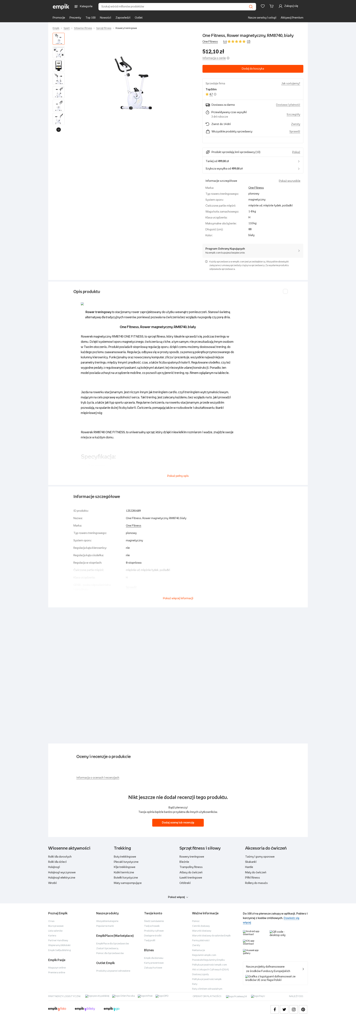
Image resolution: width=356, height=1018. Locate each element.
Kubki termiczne (124, 872)
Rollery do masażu (256, 883)
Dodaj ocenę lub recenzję (178, 822)
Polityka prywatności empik (207, 979)
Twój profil (149, 940)
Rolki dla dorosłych (60, 856)
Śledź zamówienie (154, 921)
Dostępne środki (152, 936)
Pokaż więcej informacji (178, 598)
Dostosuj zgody (200, 974)
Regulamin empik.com (204, 955)
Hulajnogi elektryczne (61, 877)
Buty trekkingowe (125, 856)
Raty (194, 984)
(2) (248, 41)
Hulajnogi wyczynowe (62, 872)
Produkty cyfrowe (154, 931)
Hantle (249, 867)
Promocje (59, 17)
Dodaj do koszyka (253, 68)
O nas (51, 921)
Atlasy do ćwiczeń (190, 872)
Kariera (52, 936)
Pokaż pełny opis (178, 476)
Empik (56, 28)
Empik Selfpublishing (59, 950)
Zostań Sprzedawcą (107, 948)
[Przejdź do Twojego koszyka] (272, 6)
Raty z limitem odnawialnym (207, 989)
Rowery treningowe (126, 28)
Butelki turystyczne (126, 877)
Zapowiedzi (123, 17)
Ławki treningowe (190, 877)
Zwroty (196, 945)
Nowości (105, 17)
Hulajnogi (54, 867)
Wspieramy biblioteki (59, 945)
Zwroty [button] (295, 124)
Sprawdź (294, 131)
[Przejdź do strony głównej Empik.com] (61, 6)
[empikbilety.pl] (85, 1009)
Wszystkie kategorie (107, 921)
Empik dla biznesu (153, 958)
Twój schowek (152, 926)
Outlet (139, 17)
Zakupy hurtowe (153, 968)
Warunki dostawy (201, 931)
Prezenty (75, 17)
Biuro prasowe (55, 926)
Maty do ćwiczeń (255, 872)
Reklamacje (198, 950)
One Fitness (210, 41)
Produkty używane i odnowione (113, 971)
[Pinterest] (303, 1009)
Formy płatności (201, 940)
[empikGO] (111, 1009)
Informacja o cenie (214, 58)
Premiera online (56, 972)
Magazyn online (57, 968)
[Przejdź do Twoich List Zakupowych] (263, 6)
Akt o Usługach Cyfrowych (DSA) (210, 969)
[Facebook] (275, 1009)
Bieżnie (184, 862)
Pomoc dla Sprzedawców (110, 953)
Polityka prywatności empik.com (209, 965)
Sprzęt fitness (103, 28)
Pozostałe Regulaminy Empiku (208, 960)
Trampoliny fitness (191, 867)
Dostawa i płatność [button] (288, 104)
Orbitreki (185, 883)
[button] (134, 83)
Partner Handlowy (58, 940)
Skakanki (250, 862)
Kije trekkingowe (124, 867)
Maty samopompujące (128, 883)
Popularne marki (105, 926)
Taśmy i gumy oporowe (260, 856)
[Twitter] (284, 1009)
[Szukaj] (251, 6)
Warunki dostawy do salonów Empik (211, 936)
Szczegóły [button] (293, 114)
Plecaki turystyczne (126, 862)
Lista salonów (55, 931)
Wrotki (52, 883)
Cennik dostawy (201, 926)
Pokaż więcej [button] (176, 897)
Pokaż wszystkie (289, 181)
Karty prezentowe (154, 963)
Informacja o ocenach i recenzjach (97, 777)
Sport (67, 28)
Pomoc (196, 921)
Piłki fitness (252, 877)
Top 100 (90, 17)
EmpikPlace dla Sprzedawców (112, 944)
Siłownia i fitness (83, 28)
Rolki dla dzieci (57, 862)
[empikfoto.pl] (57, 1009)
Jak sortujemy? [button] (290, 83)
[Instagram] (293, 1009)
